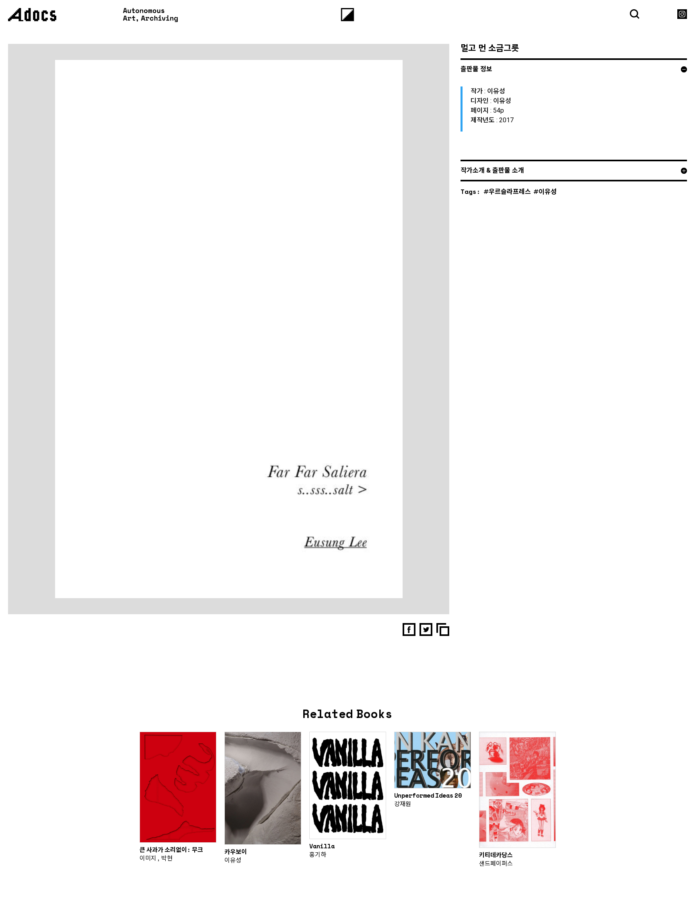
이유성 (548, 191)
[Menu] (347, 14)
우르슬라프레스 (510, 191)
